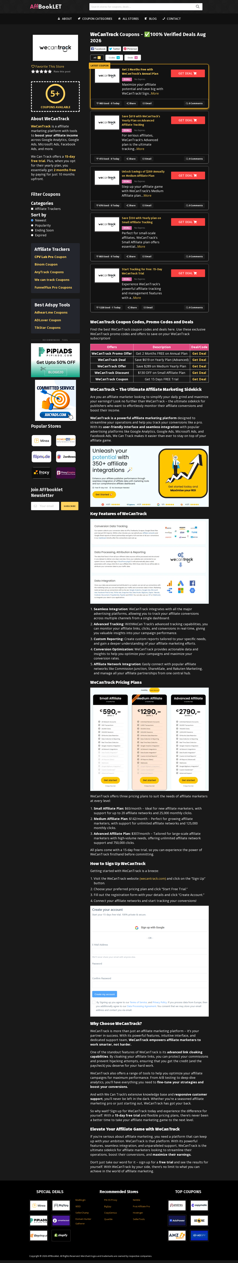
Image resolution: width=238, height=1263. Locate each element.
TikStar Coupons (47, 328)
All (97, 57)
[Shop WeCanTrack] (55, 48)
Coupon (50, 257)
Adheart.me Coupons (50, 312)
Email (148, 103)
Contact (174, 19)
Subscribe (70, 506)
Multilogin (80, 1200)
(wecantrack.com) (153, 878)
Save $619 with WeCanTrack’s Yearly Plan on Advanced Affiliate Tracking (141, 120)
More (155, 93)
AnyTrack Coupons (49, 272)
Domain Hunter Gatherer (83, 1221)
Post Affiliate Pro (141, 1206)
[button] (98, 48)
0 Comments (195, 103)
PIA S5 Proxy (110, 1200)
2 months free (65, 170)
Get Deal (185, 73)
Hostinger (138, 1212)
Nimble (136, 1200)
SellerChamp (82, 1212)
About (67, 19)
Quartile (108, 1219)
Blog (153, 19)
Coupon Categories (97, 19)
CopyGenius (110, 1212)
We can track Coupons (52, 280)
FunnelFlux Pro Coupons (53, 287)
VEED (78, 1206)
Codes (114, 57)
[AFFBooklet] (45, 6)
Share (132, 103)
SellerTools (139, 1219)
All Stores (131, 19)
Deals (132, 57)
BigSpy (107, 1206)
